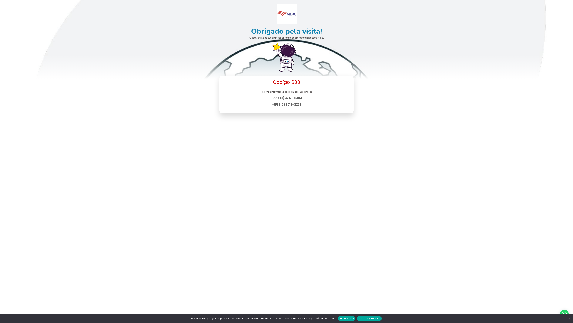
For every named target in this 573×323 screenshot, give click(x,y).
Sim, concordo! (347, 318)
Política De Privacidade (369, 318)
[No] (569, 318)
